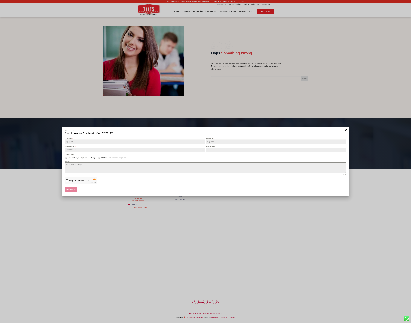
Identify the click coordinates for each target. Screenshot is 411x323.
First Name (69, 138)
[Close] (346, 130)
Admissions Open (70, 131)
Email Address (211, 146)
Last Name (210, 138)
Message (67, 161)
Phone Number (70, 146)
